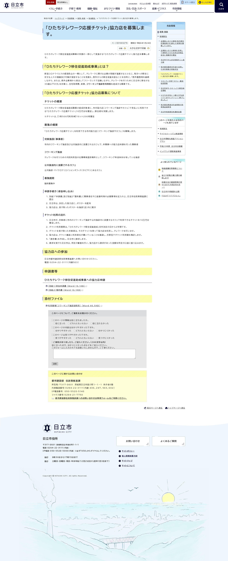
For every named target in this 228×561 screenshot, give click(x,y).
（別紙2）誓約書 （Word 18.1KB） (64, 290)
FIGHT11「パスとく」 (171, 196)
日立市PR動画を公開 (171, 191)
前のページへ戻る (155, 408)
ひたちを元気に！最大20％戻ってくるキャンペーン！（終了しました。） (172, 98)
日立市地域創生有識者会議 (171, 112)
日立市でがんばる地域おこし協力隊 (172, 61)
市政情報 (176, 8)
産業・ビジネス (159, 8)
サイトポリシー (128, 451)
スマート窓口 (190, 2)
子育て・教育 (75, 8)
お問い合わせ (133, 441)
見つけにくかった (106, 338)
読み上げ (156, 3)
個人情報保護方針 (130, 456)
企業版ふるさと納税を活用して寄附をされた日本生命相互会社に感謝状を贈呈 (172, 53)
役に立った (60, 323)
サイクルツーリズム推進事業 (171, 134)
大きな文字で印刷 (138, 48)
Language (132, 3)
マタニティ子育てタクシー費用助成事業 (172, 82)
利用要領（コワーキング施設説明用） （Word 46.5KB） (74, 306)
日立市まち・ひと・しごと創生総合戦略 (172, 89)
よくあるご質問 (169, 441)
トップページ (59, 18)
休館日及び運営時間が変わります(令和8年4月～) (172, 184)
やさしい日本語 (145, 3)
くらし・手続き (55, 8)
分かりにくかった (106, 331)
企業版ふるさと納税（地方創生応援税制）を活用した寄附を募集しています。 (172, 43)
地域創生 (92, 18)
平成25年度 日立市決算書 (171, 146)
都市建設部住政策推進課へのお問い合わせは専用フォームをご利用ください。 (91, 398)
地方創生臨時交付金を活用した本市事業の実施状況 (172, 68)
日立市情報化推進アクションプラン (171, 140)
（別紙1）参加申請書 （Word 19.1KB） (66, 286)
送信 (55, 364)
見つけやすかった (63, 338)
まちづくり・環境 (112, 8)
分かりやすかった (63, 331)
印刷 (120, 48)
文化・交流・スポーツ (136, 8)
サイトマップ (127, 461)
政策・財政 (81, 18)
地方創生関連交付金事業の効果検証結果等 (172, 106)
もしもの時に (207, 2)
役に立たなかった (101, 323)
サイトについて (128, 466)
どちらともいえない (79, 323)
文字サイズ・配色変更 (169, 3)
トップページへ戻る (176, 408)
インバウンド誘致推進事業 (170, 151)
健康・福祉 (92, 8)
